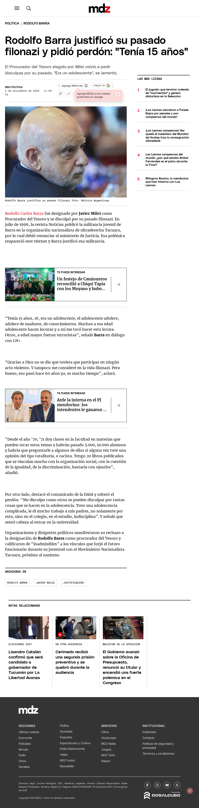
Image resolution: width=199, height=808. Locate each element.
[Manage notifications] (190, 791)
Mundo (23, 749)
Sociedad (66, 731)
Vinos (22, 761)
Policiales (25, 743)
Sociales (24, 767)
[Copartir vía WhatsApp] (60, 93)
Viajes (64, 754)
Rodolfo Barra (17, 583)
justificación (73, 583)
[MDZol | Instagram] (157, 785)
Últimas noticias (29, 732)
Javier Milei (45, 583)
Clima (105, 732)
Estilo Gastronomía (72, 749)
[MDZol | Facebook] (147, 785)
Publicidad (149, 732)
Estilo (22, 755)
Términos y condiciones (158, 753)
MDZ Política (14, 87)
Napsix (105, 761)
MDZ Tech (108, 755)
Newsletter (67, 766)
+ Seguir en (98, 85)
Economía (25, 738)
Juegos (106, 749)
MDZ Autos (67, 760)
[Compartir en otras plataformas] (68, 93)
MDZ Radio (108, 743)
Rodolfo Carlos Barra (24, 213)
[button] (16, 8)
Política (12, 23)
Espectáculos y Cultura (75, 743)
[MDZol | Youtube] (167, 785)
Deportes (66, 737)
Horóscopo (108, 738)
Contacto (148, 738)
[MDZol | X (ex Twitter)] (177, 785)
